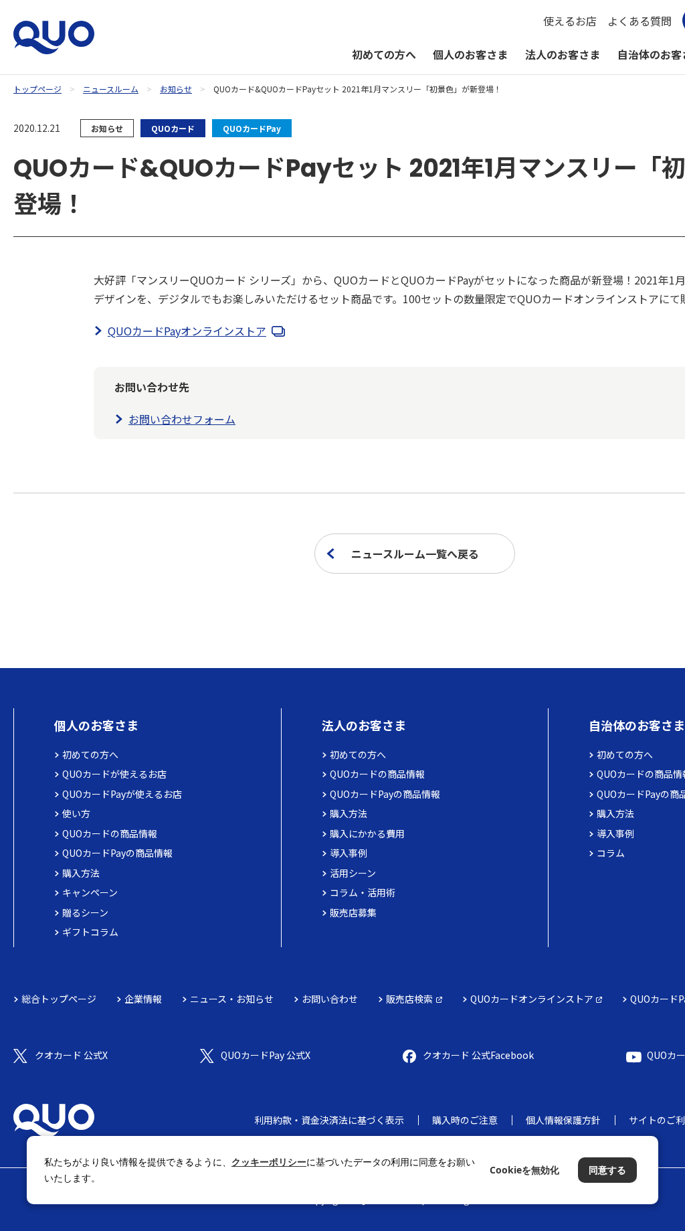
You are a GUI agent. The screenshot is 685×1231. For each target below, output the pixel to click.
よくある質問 (639, 21)
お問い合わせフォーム (181, 419)
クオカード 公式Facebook (478, 1055)
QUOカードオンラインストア (531, 998)
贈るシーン (85, 912)
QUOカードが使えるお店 (114, 774)
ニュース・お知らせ (232, 998)
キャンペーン (90, 892)
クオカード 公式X (71, 1055)
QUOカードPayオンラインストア (187, 331)
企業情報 (143, 998)
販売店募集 (353, 912)
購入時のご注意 (465, 1120)
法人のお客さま (562, 54)
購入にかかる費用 (367, 833)
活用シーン (353, 873)
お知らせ (176, 88)
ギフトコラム (90, 931)
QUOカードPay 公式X (265, 1055)
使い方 (76, 813)
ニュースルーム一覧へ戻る (415, 554)
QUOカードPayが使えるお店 (122, 794)
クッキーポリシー (268, 1161)
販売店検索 (409, 998)
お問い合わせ (330, 998)
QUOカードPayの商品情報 (117, 852)
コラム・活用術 (362, 892)
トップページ (37, 88)
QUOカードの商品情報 (109, 833)
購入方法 (81, 873)
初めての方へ (384, 54)
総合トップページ (58, 998)
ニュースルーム (110, 88)
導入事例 (348, 852)
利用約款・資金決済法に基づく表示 (329, 1120)
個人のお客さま (470, 54)
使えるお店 (570, 21)
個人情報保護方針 (563, 1120)
